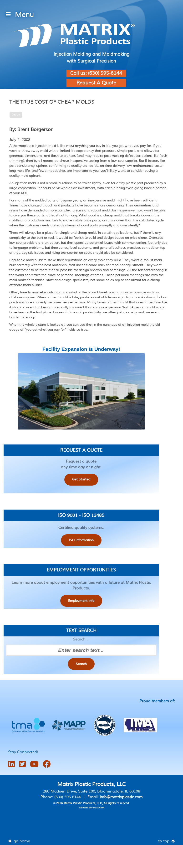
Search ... (81, 639)
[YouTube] (34, 764)
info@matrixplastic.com (121, 797)
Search (81, 664)
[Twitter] (22, 764)
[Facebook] (47, 764)
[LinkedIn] (11, 764)
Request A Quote (96, 83)
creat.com (98, 807)
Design (15, 114)
